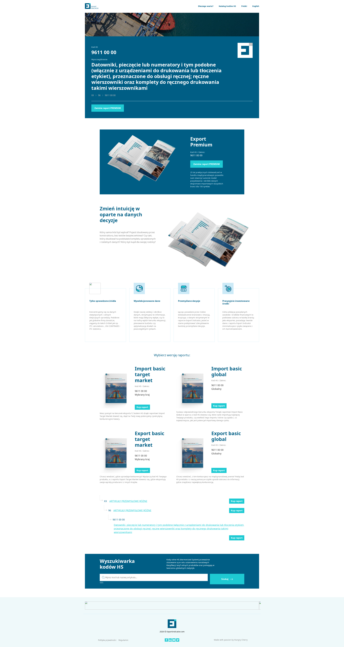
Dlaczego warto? (205, 6)
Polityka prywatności (107, 640)
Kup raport (142, 407)
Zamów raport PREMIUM (107, 108)
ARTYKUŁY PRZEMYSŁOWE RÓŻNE (128, 501)
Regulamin (123, 640)
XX (92, 95)
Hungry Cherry (241, 640)
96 (99, 95)
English (255, 6)
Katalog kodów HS (227, 6)
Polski (244, 6)
